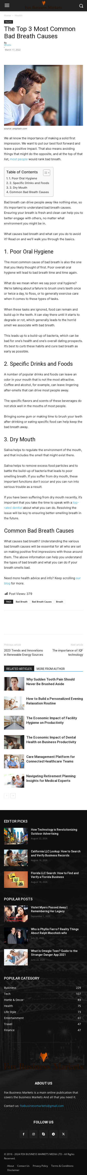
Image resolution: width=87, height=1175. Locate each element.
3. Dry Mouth (18, 187)
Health (18, 15)
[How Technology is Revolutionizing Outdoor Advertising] (16, 836)
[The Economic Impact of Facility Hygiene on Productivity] (14, 723)
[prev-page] (6, 795)
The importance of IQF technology (67, 653)
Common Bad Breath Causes (29, 192)
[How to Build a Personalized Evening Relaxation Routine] (14, 703)
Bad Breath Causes (42, 601)
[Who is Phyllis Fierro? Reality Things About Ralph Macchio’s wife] (16, 935)
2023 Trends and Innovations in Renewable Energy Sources (23, 653)
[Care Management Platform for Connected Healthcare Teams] (14, 761)
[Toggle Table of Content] (44, 172)
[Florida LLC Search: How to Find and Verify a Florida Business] (16, 879)
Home (7, 15)
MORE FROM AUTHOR (51, 668)
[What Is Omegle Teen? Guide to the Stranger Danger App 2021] (16, 957)
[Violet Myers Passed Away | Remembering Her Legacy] (16, 914)
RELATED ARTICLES (19, 668)
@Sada (7, 44)
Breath (59, 601)
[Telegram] (53, 1134)
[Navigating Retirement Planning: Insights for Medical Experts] (14, 781)
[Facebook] (8, 55)
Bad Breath (22, 601)
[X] (63, 1134)
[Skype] (43, 1134)
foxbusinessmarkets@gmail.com (42, 1106)
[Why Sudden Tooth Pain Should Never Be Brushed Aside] (14, 684)
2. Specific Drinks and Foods (29, 183)
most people (19, 159)
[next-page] (13, 795)
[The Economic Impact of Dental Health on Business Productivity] (14, 742)
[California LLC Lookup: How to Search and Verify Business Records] (16, 858)
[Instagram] (33, 1134)
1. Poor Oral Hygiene (23, 178)
